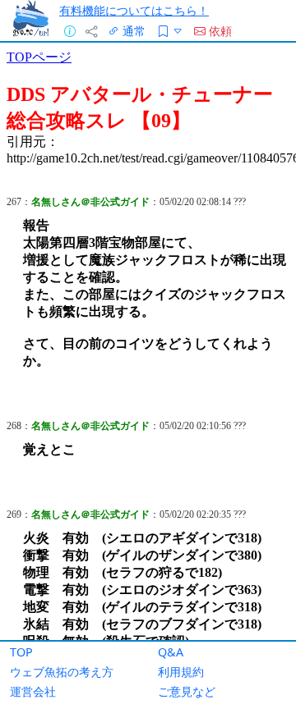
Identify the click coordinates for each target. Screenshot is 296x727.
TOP (21, 652)
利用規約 (181, 671)
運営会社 (33, 691)
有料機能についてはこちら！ (134, 10)
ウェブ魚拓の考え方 (61, 671)
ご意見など (186, 691)
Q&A (170, 652)
